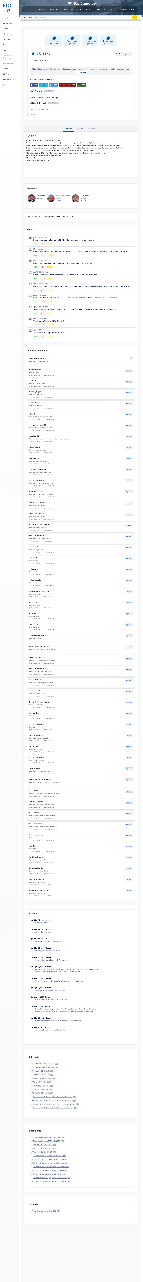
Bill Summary (8, 23)
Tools (41, 9)
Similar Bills (7, 34)
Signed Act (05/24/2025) (40, 110)
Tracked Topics (54, 9)
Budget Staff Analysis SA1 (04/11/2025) (48, 1137)
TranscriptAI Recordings (7, 57)
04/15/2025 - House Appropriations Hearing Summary (51, 1167)
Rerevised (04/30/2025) (42, 1086)
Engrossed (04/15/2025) (43, 1075)
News (5, 45)
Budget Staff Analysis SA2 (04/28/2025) (48, 1141)
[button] (139, 17)
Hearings (89, 9)
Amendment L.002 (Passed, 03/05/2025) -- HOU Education (54, 1097)
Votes (5, 50)
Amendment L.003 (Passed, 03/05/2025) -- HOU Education (54, 1100)
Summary (68, 129)
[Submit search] (134, 17)
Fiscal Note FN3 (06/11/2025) (44, 1152)
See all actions (48, 91)
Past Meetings (8, 63)
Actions (6, 69)
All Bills (79, 9)
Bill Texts (6, 74)
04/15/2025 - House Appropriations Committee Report (51, 1163)
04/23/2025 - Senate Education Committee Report (50, 1170)
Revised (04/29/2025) (42, 1082)
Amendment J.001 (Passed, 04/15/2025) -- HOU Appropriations (55, 1104)
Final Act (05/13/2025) (42, 1089)
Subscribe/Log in (126, 9)
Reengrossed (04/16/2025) (43, 1078)
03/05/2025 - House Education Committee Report (49, 1156)
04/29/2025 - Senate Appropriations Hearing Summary (51, 1181)
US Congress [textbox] (27, 18)
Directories (30, 9)
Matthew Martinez (63, 196)
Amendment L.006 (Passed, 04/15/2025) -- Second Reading (54, 1108)
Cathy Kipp (85, 196)
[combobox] (28, 17)
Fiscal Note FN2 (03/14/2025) (44, 1148)
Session (111, 9)
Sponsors (6, 39)
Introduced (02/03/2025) (43, 1071)
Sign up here (81, 72)
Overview (6, 18)
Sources (6, 85)
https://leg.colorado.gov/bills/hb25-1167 (46, 1211)
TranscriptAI (100, 9)
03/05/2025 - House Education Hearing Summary (49, 1159)
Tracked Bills (68, 9)
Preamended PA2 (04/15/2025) (45, 1067)
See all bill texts (53, 103)
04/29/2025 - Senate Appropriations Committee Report (51, 1178)
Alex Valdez (41, 196)
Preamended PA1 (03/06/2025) (45, 1064)
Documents (7, 79)
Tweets (5, 29)
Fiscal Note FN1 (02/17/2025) (44, 1145)
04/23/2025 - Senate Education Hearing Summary (49, 1174)
